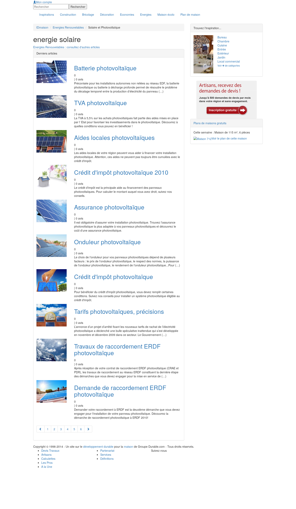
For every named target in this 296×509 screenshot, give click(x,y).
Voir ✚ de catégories (228, 65)
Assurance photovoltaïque (109, 207)
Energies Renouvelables (68, 27)
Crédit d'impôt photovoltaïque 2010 (121, 172)
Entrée (221, 49)
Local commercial (228, 61)
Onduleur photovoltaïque (107, 241)
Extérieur (223, 53)
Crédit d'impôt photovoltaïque (113, 276)
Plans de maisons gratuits (210, 123)
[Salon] (202, 63)
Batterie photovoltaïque (105, 68)
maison (128, 446)
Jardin (221, 57)
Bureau (222, 37)
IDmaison (42, 27)
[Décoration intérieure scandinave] (202, 44)
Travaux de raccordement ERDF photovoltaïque (117, 349)
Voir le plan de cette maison (229, 138)
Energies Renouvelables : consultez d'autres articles (66, 47)
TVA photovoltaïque (100, 102)
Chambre (223, 41)
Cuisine (222, 45)
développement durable (98, 446)
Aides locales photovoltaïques (114, 137)
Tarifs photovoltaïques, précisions (119, 311)
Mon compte (44, 2)
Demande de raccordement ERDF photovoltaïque (120, 390)
